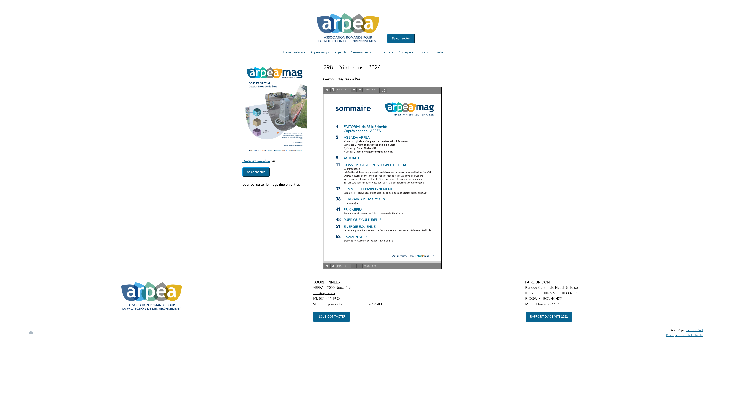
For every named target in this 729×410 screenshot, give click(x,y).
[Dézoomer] (354, 90)
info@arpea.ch (324, 293)
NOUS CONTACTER (332, 316)
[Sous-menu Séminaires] (370, 52)
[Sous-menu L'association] (305, 52)
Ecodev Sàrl (694, 330)
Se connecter (401, 38)
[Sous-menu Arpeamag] (329, 52)
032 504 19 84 (330, 298)
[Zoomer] (360, 90)
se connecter (256, 172)
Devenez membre (256, 161)
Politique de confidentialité (684, 335)
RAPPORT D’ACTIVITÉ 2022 (549, 316)
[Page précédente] (327, 90)
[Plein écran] (383, 90)
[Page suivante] (333, 90)
